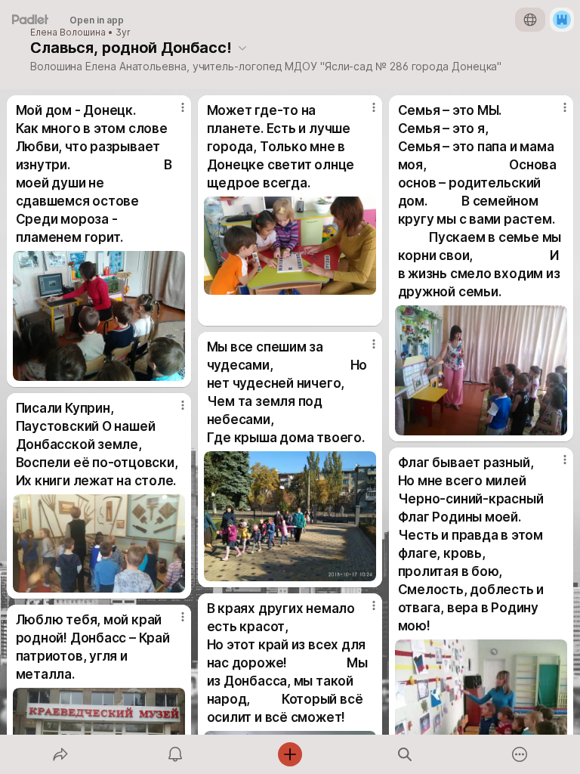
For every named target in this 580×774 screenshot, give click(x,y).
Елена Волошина (68, 32)
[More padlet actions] (519, 754)
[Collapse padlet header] (242, 47)
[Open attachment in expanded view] (99, 316)
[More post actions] (173, 113)
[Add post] (290, 754)
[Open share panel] (60, 754)
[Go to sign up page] (562, 20)
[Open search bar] (405, 754)
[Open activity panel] (175, 754)
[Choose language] (530, 20)
